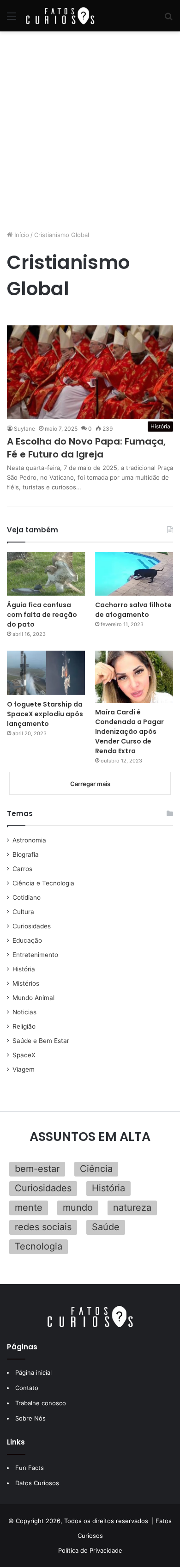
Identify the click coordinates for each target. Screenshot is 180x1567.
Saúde (106, 1226)
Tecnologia (38, 1246)
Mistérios (25, 983)
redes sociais (43, 1226)
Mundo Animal (33, 997)
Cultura (23, 911)
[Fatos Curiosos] (60, 15)
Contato (26, 1387)
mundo (78, 1207)
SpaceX (24, 1055)
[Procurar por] (168, 19)
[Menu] (11, 19)
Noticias (24, 1012)
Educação (27, 940)
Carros (22, 868)
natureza (132, 1207)
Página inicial (33, 1372)
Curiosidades (31, 926)
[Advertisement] (90, 131)
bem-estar (37, 1168)
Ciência (96, 1168)
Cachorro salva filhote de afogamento (133, 609)
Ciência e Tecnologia (43, 883)
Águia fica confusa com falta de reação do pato (42, 614)
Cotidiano (26, 897)
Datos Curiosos (37, 1483)
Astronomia (29, 840)
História (23, 969)
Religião (24, 1026)
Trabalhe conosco (40, 1403)
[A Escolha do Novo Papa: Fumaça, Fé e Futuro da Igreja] (90, 372)
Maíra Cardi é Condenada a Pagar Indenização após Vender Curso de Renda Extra (129, 731)
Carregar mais (90, 783)
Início (20, 234)
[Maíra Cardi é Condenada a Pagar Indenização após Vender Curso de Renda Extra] (134, 677)
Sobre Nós (30, 1418)
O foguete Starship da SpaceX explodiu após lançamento (45, 714)
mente (28, 1207)
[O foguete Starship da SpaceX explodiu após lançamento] (46, 673)
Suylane (24, 428)
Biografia (25, 854)
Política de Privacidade (90, 1550)
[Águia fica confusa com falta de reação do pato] (46, 574)
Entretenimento (35, 954)
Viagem (23, 1069)
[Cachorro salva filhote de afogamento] (134, 574)
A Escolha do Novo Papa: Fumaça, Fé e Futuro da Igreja (86, 448)
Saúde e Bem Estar (40, 1040)
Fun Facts (29, 1467)
